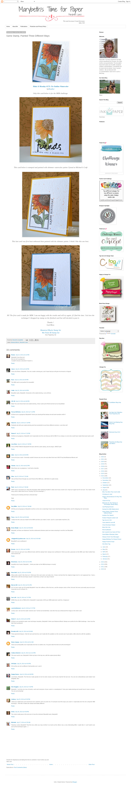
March (104, 554)
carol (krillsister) (16, 608)
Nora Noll (14, 572)
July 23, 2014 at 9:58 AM (26, 528)
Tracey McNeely (16, 412)
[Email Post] (26, 340)
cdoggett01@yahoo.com (18, 538)
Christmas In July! (107, 494)
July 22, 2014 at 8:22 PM (23, 465)
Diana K (13, 433)
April (104, 551)
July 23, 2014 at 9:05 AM (22, 517)
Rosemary (14, 562)
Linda (12, 390)
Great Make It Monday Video (110, 534)
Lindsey (13, 699)
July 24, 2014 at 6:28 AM (26, 631)
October (105, 482)
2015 (102, 473)
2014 (102, 476)
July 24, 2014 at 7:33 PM (26, 687)
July (104, 490)
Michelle (13, 722)
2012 (102, 564)
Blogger (75, 782)
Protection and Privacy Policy (38, 26)
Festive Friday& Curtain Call (110, 518)
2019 (102, 464)
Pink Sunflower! (106, 529)
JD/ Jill (13, 401)
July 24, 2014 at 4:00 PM (24, 663)
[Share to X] (34, 340)
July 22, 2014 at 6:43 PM (22, 390)
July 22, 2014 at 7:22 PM (23, 433)
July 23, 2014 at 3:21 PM (25, 562)
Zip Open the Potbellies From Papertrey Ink (115, 413)
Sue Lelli (13, 597)
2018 (102, 466)
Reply (13, 363)
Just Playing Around (107, 507)
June (104, 547)
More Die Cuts (106, 527)
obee (12, 455)
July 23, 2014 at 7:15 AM (21, 476)
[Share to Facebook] (36, 340)
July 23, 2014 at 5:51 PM (25, 585)
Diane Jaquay (15, 642)
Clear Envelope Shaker (108, 525)
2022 (102, 456)
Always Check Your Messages (110, 537)
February (105, 556)
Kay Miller (14, 506)
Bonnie (13, 549)
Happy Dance (15, 674)
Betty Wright (15, 528)
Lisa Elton (14, 444)
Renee (13, 355)
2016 (102, 471)
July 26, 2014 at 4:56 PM (22, 711)
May (104, 549)
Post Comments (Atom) (20, 767)
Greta (13, 711)
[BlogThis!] (32, 340)
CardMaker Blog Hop (115, 402)
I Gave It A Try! (106, 500)
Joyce (13, 369)
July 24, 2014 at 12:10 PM (28, 653)
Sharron (13, 422)
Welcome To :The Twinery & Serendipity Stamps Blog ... (110, 503)
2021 (102, 459)
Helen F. (13, 619)
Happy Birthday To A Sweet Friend (111, 539)
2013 (102, 562)
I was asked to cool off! (108, 522)
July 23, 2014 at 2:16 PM (23, 549)
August (105, 487)
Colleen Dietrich (16, 653)
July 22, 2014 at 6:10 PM (22, 355)
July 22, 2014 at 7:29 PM (24, 444)
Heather (52, 89)
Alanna (13, 465)
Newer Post (10, 764)
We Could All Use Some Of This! (111, 532)
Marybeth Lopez (24, 342)
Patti (12, 487)
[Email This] (30, 340)
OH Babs (13, 663)
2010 (102, 569)
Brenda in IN (14, 631)
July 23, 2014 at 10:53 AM (33, 538)
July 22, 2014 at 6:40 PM (21, 379)
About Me (15, 26)
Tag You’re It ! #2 (107, 520)
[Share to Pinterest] (38, 340)
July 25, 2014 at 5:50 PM (23, 699)
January (105, 559)
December (106, 478)
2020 (102, 461)
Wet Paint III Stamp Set (50, 333)
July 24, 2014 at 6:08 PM (26, 674)
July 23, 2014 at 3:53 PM (24, 572)
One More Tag (106, 544)
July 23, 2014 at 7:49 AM (24, 506)
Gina (12, 476)
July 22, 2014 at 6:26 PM (22, 369)
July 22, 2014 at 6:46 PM (22, 401)
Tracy (13, 517)
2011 (102, 566)
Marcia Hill (14, 585)
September (106, 485)
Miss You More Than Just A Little (111, 492)
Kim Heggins (15, 687)
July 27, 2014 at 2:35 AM (23, 722)
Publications (23, 26)
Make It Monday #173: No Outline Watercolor (50, 86)
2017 (102, 468)
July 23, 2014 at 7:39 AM (21, 487)
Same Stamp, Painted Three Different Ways (110, 512)
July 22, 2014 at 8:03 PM (21, 455)
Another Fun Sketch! (108, 515)
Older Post (91, 764)
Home (8, 26)
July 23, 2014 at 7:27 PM (28, 608)
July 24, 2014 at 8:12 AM (26, 642)
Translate (113, 333)
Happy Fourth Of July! (108, 541)
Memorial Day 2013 (114, 432)
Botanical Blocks (15, 342)
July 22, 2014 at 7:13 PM (28, 412)
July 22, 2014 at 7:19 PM (23, 422)
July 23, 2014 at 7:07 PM (24, 597)
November (106, 480)
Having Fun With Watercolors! (110, 509)
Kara (12, 379)
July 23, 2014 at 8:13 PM (23, 619)
